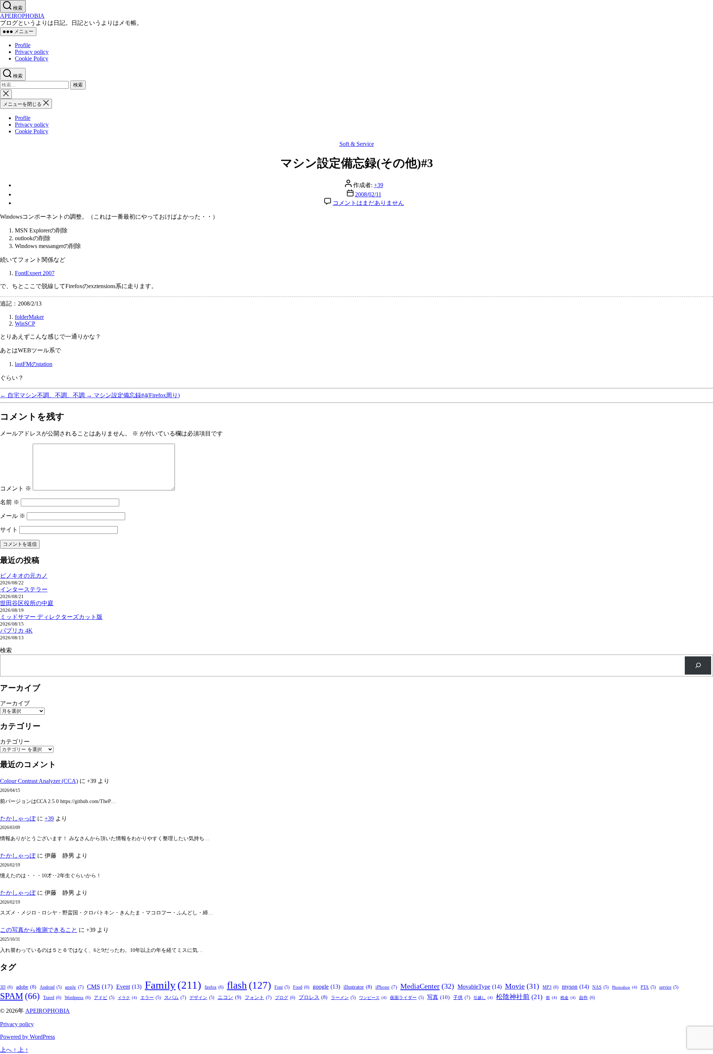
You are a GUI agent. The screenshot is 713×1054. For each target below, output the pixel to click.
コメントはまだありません (368, 203)
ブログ (285, 997)
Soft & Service (356, 144)
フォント (258, 997)
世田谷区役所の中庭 (26, 603)
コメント (15, 488)
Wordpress (78, 997)
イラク (127, 998)
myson (575, 986)
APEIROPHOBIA (22, 16)
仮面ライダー (407, 997)
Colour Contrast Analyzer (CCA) (39, 781)
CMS (100, 986)
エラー (150, 997)
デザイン (201, 997)
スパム (175, 997)
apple (74, 987)
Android (51, 987)
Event (128, 986)
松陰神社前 (519, 997)
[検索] (698, 665)
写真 (438, 997)
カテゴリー (15, 741)
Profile (22, 45)
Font (282, 987)
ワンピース (373, 998)
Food (301, 987)
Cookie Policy (31, 58)
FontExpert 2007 (35, 273)
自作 (587, 997)
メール (12, 516)
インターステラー (24, 589)
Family (173, 985)
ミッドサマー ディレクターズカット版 (51, 617)
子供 (461, 997)
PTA (648, 987)
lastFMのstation (33, 364)
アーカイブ (15, 703)
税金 (568, 998)
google (326, 986)
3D (6, 987)
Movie (522, 986)
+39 (378, 185)
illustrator (358, 987)
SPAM (20, 996)
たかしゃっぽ (18, 818)
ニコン (229, 997)
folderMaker (29, 317)
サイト (9, 529)
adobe (26, 987)
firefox (214, 987)
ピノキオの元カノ (24, 575)
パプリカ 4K (16, 630)
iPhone (386, 987)
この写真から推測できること (38, 930)
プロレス (313, 997)
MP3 (551, 987)
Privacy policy (32, 52)
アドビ (104, 997)
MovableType (480, 986)
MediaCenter (427, 986)
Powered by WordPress (27, 1037)
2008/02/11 (368, 194)
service (668, 987)
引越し (483, 998)
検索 (6, 650)
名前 (9, 502)
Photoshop (624, 987)
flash (249, 985)
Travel (52, 997)
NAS (600, 987)
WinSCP (25, 323)
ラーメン (343, 997)
